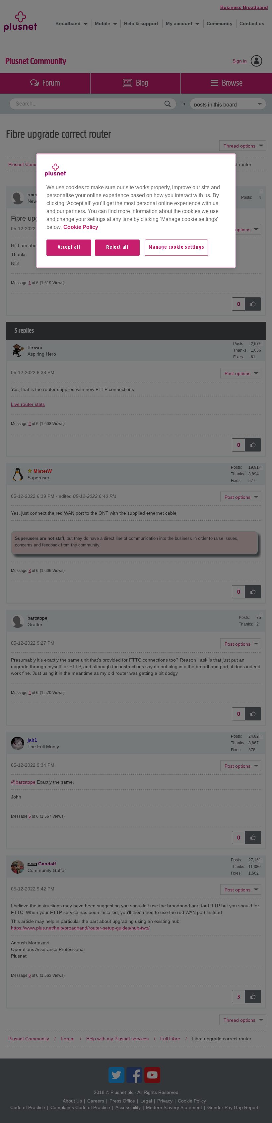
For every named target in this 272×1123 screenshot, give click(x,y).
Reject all (117, 247)
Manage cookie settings (176, 247)
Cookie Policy (80, 227)
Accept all (69, 247)
